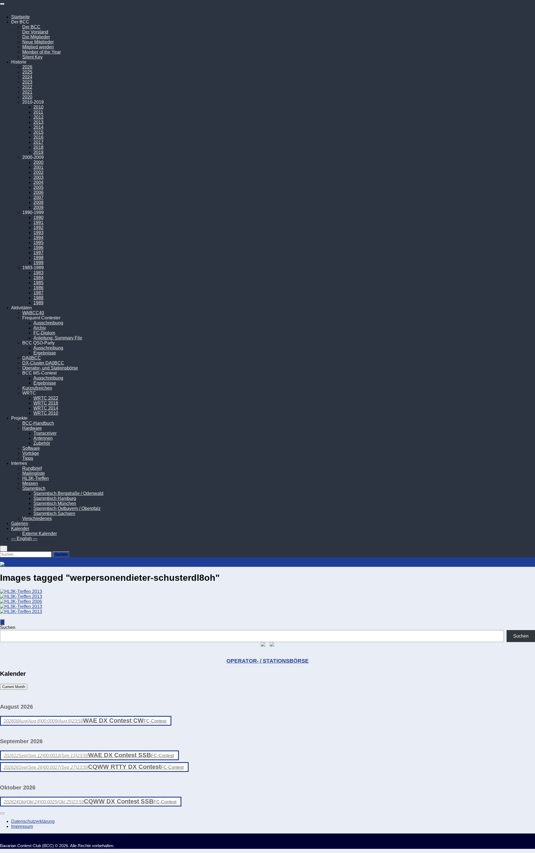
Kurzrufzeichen (37, 388)
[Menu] (2, 4)
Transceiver (45, 433)
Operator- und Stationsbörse (50, 368)
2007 (38, 197)
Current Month (13, 687)
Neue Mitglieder (38, 42)
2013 (38, 122)
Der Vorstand (35, 32)
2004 (38, 182)
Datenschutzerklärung (33, 821)
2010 (38, 107)
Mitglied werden (38, 47)
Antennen (43, 438)
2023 (27, 82)
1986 (38, 287)
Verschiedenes (37, 518)
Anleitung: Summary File (57, 338)
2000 (38, 162)
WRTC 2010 (45, 413)
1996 (38, 247)
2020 (27, 97)
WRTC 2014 (45, 408)
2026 (27, 67)
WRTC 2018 (45, 403)
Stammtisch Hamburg (54, 498)
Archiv (39, 327)
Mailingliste (33, 473)
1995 (38, 242)
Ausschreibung (48, 322)
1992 (38, 227)
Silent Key (32, 57)
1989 (38, 302)
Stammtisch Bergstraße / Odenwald (68, 493)
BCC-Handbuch (38, 423)
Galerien (19, 523)
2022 (27, 87)
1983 (38, 272)
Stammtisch (33, 488)
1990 (38, 217)
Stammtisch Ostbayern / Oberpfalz (67, 508)
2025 (27, 72)
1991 (38, 222)
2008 (38, 202)
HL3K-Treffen (35, 478)
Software (31, 448)
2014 (38, 127)
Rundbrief (32, 468)
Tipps (27, 458)
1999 (38, 262)
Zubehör (41, 443)
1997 (38, 252)
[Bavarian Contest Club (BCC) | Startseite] (31, 564)
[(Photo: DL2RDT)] (21, 601)
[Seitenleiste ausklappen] (2, 622)
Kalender (20, 528)
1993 (38, 232)
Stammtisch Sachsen (54, 513)
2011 (38, 112)
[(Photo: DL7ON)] (21, 591)
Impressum (22, 826)
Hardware (32, 428)
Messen (30, 483)
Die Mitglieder (36, 37)
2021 (27, 92)
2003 (38, 177)
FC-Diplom (44, 332)
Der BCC (31, 27)
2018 (38, 147)
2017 (38, 142)
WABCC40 (33, 312)
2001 (38, 167)
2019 (38, 152)
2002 (38, 172)
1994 (38, 237)
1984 (38, 277)
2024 (27, 77)
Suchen (7, 627)
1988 (38, 297)
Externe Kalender (39, 533)
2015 (38, 132)
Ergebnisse (44, 353)
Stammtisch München (54, 503)
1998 (38, 257)
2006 (38, 192)
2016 (38, 137)
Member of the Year (41, 52)
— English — (24, 538)
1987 (38, 292)
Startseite (20, 16)
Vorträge (30, 453)
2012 (38, 117)
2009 (38, 207)
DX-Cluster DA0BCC (43, 363)
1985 (38, 282)
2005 (38, 187)
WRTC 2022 (45, 398)
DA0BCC (31, 358)
